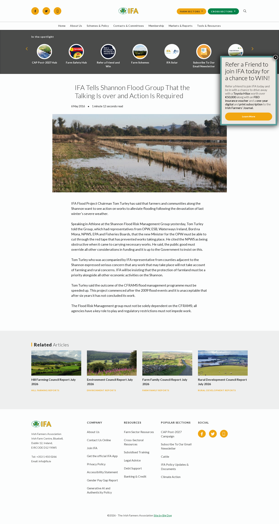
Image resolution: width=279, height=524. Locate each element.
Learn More (248, 116)
